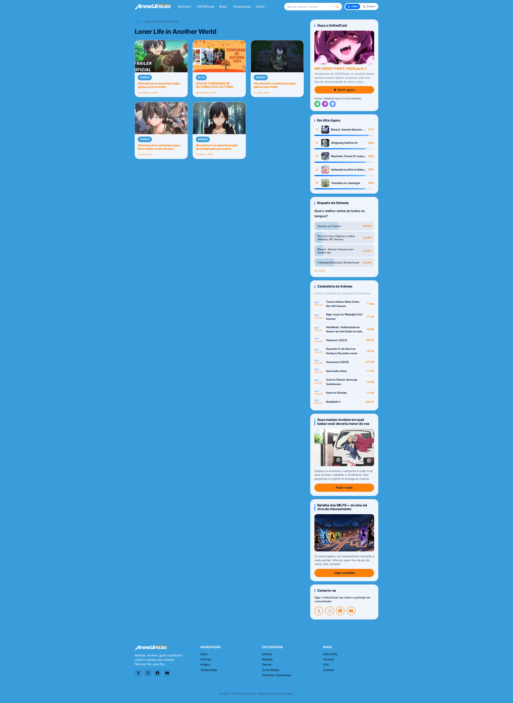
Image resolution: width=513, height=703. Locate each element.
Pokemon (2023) (336, 340)
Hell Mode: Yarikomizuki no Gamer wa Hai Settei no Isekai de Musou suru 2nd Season (345, 330)
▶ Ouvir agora (344, 90)
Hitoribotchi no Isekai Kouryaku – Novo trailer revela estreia (160, 147)
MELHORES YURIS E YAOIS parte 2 (340, 68)
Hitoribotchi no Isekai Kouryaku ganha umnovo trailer (159, 85)
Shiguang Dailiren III (344, 142)
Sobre (260, 6)
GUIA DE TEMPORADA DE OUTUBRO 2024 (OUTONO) (214, 85)
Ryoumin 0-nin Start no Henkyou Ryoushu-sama (341, 351)
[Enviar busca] (337, 6)
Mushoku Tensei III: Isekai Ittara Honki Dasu (348, 156)
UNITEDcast (205, 6)
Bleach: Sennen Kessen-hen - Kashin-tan (347, 129)
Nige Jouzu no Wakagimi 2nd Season (344, 316)
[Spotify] (317, 104)
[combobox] (308, 6)
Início (138, 21)
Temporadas (242, 6)
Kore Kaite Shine (336, 371)
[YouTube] (351, 610)
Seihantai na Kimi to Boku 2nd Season (347, 169)
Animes (145, 77)
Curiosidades (271, 670)
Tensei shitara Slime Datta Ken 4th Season (342, 304)
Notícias (184, 6)
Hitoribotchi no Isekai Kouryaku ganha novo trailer (275, 85)
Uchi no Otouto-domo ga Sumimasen (341, 382)
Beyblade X (333, 401)
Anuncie (328, 659)
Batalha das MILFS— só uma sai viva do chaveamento (342, 507)
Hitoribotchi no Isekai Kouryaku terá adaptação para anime (217, 147)
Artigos (205, 664)
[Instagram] (329, 610)
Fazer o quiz (344, 487)
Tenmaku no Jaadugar (345, 183)
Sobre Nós (330, 654)
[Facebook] (340, 610)
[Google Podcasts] (333, 104)
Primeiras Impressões (276, 675)
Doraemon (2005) (337, 362)
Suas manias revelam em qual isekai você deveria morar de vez (343, 421)
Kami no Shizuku (336, 392)
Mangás (267, 659)
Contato (328, 670)
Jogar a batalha (344, 572)
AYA (326, 664)
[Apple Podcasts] (325, 104)
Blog (222, 6)
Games (267, 664)
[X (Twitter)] (318, 610)
